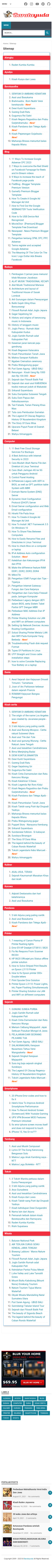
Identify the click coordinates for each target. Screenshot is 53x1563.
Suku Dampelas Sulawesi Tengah (29, 394)
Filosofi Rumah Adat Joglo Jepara (29, 310)
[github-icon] (49, 4)
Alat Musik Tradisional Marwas (28, 285)
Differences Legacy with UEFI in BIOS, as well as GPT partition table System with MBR (30, 485)
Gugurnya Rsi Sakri (22, 115)
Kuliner (8, 864)
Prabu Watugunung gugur (25, 365)
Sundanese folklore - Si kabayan (28, 832)
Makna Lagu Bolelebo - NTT (26, 1164)
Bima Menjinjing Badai (23, 751)
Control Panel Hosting (23, 477)
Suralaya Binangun (22, 835)
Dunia (8, 672)
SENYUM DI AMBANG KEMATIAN (29, 93)
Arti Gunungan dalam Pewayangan (30, 299)
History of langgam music (25, 325)
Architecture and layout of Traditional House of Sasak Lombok (26, 292)
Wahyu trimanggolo (22, 434)
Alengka (9, 57)
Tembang (10, 1139)
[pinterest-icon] (43, 4)
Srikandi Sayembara (22, 390)
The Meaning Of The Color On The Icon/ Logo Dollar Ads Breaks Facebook (29, 256)
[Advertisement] (26, 1450)
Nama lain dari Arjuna (23, 1211)
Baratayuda (28, 1559)
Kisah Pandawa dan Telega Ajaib (29, 126)
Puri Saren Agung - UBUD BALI (27, 368)
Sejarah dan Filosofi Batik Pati (27, 379)
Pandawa (9, 908)
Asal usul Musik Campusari (26, 1146)
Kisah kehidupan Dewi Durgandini (29, 1208)
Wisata (8, 1233)
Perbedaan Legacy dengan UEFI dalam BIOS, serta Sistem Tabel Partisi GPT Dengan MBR (28, 604)
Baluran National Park (23, 1240)
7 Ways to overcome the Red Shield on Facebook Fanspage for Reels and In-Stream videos (30, 170)
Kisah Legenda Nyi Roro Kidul (27, 784)
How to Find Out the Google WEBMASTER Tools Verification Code (28, 209)
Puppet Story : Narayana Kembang (30, 824)
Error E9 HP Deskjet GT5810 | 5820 (30, 947)
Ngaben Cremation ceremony (27, 361)
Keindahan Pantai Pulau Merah (28, 1269)
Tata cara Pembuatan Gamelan (28, 412)
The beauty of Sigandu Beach (27, 1313)
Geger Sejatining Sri (22, 314)
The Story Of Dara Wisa (24, 423)
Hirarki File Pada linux (23, 513)
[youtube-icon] (37, 4)
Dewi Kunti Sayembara (23, 108)
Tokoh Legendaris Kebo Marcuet (28, 850)
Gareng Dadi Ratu (21, 112)
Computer (10, 441)
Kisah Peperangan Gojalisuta (27, 133)
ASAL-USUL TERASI (22, 872)
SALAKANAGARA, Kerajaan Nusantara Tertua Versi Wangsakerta (26, 1049)
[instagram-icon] (31, 4)
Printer (8, 933)
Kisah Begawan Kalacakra (25, 350)
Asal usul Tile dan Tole (23, 737)
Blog (7, 151)
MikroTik (16, 574)
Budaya (9, 267)
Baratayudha (11, 86)
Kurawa (9, 886)
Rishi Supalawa (20, 1226)
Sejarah (9, 1002)
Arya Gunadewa (20, 1189)
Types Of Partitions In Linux (26, 650)
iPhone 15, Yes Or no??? (24, 1131)
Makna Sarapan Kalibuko (25, 357)
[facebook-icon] (26, 4)
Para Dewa (40, 1408)
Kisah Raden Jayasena (23, 1502)
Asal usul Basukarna (22, 97)
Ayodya (9, 72)
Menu (6, 25)
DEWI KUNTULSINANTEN (25, 755)
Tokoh (8, 1171)
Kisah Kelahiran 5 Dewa (24, 781)
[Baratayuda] (26, 14)
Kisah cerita (11, 704)
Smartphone (11, 1088)
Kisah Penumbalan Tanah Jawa (28, 354)
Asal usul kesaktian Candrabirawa (29, 748)
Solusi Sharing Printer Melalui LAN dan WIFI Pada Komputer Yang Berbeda (29, 636)
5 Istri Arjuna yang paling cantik (28, 726)
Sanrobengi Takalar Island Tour (28, 1306)
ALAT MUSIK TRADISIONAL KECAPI (30, 281)
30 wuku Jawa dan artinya (25, 1514)
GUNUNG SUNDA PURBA (24, 1009)
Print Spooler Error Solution (26, 980)
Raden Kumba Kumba (23, 64)
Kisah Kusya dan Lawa (23, 79)
